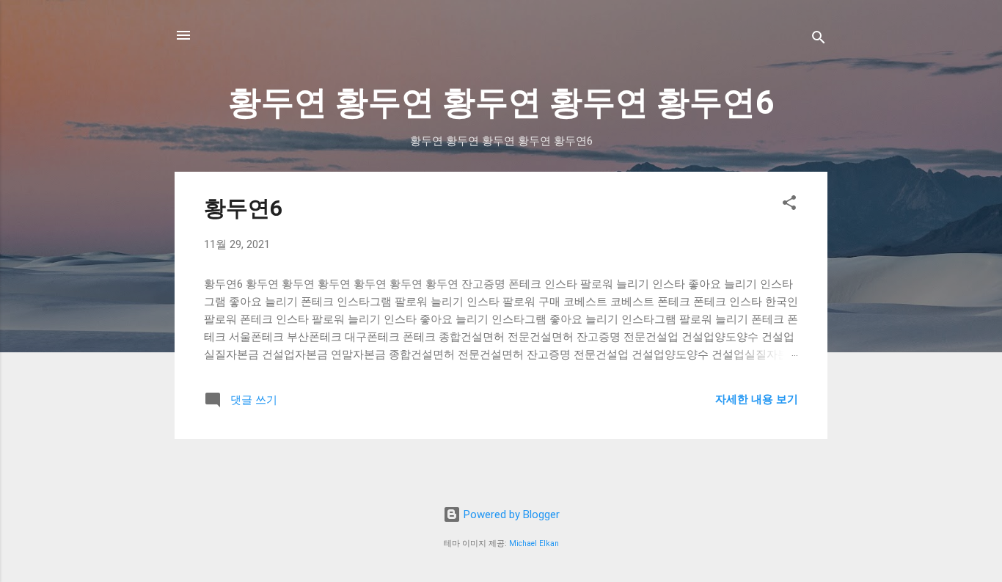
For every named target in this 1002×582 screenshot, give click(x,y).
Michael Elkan (534, 543)
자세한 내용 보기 (756, 399)
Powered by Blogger (510, 514)
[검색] (818, 40)
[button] (789, 205)
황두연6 (243, 208)
